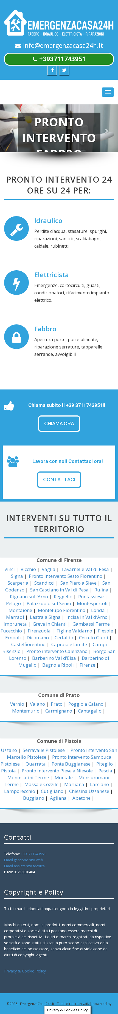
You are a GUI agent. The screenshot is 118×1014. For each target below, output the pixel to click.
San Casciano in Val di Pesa (59, 590)
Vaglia (48, 569)
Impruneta (15, 624)
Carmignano (58, 711)
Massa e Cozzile (41, 784)
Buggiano (33, 798)
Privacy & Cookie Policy (25, 971)
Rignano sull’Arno (29, 596)
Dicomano (38, 637)
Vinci (9, 569)
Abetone (81, 798)
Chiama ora (59, 423)
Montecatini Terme (28, 777)
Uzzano (9, 750)
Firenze (87, 665)
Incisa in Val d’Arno (87, 617)
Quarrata (36, 764)
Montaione (20, 610)
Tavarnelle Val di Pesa (85, 569)
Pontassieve (91, 596)
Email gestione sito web (23, 859)
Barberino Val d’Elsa (54, 658)
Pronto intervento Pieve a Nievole (57, 770)
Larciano (99, 784)
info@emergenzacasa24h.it (63, 45)
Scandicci (44, 583)
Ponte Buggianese (71, 764)
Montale (64, 777)
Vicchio (28, 569)
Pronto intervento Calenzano (57, 651)
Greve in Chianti (50, 624)
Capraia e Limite (69, 644)
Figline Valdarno (74, 631)
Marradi (15, 617)
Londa (98, 610)
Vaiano (37, 704)
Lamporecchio (19, 791)
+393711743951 (62, 58)
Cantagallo (90, 711)
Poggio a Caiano (85, 704)
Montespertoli (92, 603)
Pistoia (8, 770)
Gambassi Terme (91, 624)
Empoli (13, 637)
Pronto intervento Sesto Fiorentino (65, 576)
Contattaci (59, 479)
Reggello (63, 596)
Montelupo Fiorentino (61, 610)
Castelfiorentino (28, 644)
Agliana (58, 798)
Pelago (13, 603)
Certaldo (64, 637)
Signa (17, 576)
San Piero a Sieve (78, 583)
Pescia (105, 770)
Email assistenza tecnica (24, 865)
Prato (57, 704)
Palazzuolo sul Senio (49, 603)
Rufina (101, 590)
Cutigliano (52, 791)
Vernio (17, 704)
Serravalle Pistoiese (44, 750)
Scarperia (18, 583)
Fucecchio (11, 631)
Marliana (74, 784)
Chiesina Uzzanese (89, 791)
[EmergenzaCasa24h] (59, 23)
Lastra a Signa (45, 617)
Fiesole (105, 631)
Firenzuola (39, 631)
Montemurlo (26, 711)
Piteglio (104, 764)
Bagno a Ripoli (58, 665)
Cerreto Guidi (93, 637)
